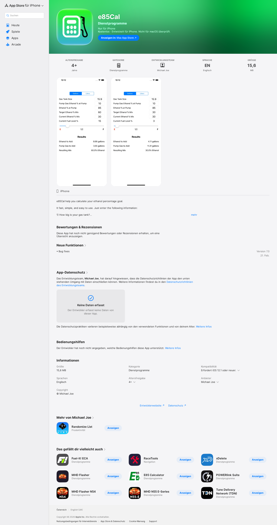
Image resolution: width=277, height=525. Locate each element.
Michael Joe (208, 381)
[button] (24, 25)
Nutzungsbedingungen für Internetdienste (77, 521)
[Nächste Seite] (273, 476)
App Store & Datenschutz (113, 521)
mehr (194, 214)
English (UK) (77, 510)
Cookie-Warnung (137, 521)
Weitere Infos (204, 326)
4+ (130, 381)
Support (153, 521)
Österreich (62, 510)
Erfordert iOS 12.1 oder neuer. (218, 370)
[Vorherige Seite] (52, 476)
